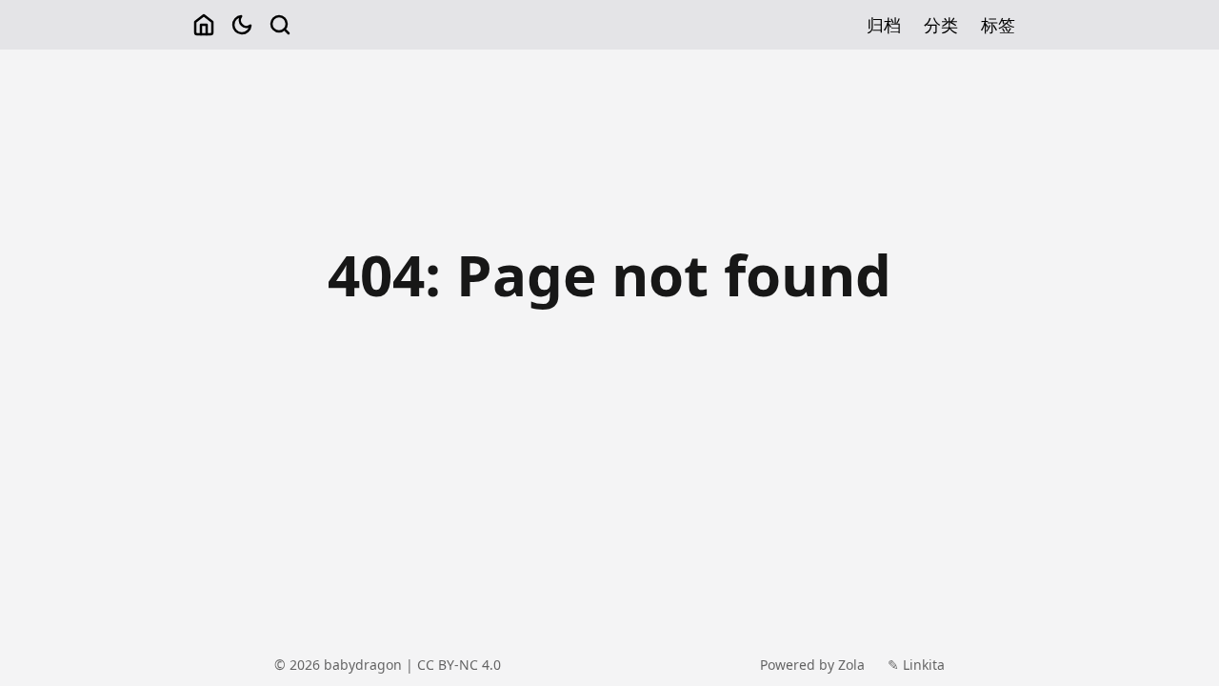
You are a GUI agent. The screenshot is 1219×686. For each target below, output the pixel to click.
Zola (851, 665)
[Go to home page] (203, 24)
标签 (998, 24)
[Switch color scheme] (241, 24)
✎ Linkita (916, 665)
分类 (941, 24)
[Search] (280, 24)
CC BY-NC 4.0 (459, 665)
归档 (884, 24)
